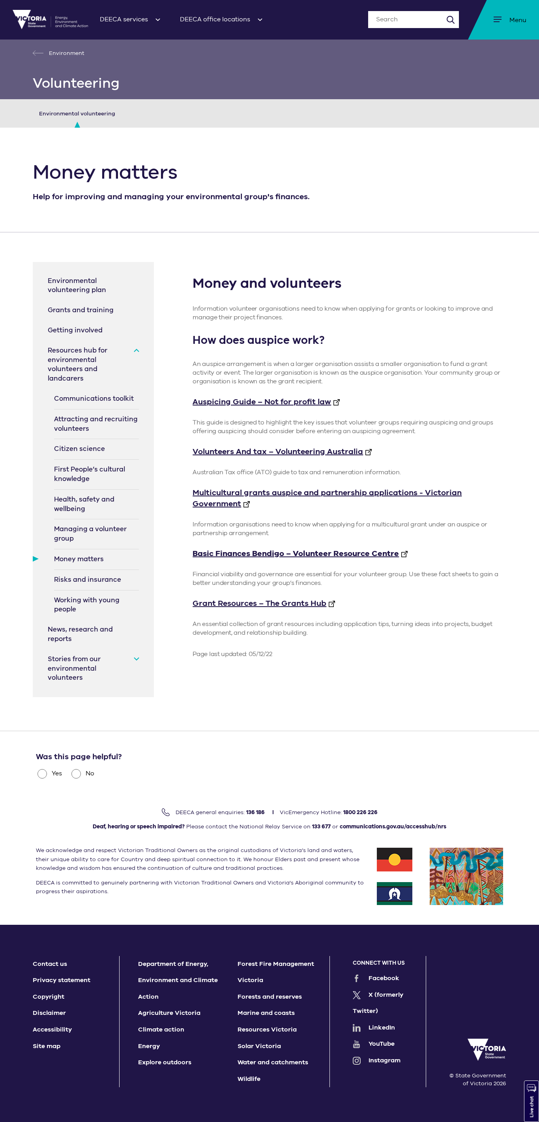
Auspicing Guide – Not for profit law (262, 401)
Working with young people (87, 605)
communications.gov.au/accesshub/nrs (393, 826)
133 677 (321, 826)
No (90, 773)
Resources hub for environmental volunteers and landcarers (77, 364)
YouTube (382, 1043)
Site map (46, 1046)
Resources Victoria (267, 1029)
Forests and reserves (270, 996)
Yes (57, 773)
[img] (50, 19)
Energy (149, 1046)
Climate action (161, 1029)
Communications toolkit (94, 398)
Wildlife (249, 1079)
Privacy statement (61, 980)
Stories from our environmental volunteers (74, 668)
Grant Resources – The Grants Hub (259, 603)
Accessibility (52, 1029)
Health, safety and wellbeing (84, 504)
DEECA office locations (215, 19)
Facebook (384, 978)
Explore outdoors (164, 1062)
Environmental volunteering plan (77, 285)
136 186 (255, 812)
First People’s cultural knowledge (89, 474)
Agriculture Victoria (169, 1013)
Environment (65, 53)
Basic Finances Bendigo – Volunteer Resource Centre (296, 553)
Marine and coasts (266, 1013)
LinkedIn (382, 1027)
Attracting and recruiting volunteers (96, 424)
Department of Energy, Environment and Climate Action (178, 980)
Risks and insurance (87, 579)
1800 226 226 (360, 812)
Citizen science (79, 448)
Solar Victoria (259, 1046)
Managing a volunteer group (90, 533)
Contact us (50, 964)
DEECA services (124, 19)
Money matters (79, 559)
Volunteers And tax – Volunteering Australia (278, 451)
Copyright (48, 996)
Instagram (385, 1060)
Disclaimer (49, 1013)
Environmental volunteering (77, 113)
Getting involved (75, 330)
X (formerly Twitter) (378, 1003)
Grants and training (81, 310)
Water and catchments (273, 1062)
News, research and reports (80, 634)
